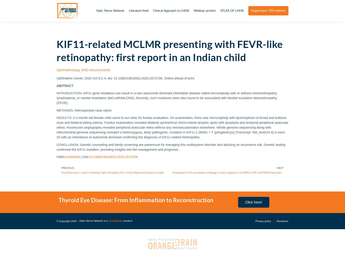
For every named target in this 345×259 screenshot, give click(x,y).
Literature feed (138, 10)
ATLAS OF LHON (232, 10)
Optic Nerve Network (110, 10)
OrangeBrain (115, 220)
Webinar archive (205, 10)
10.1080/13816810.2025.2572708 (113, 157)
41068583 (73, 157)
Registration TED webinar (268, 10)
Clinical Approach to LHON (171, 10)
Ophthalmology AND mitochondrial (83, 70)
